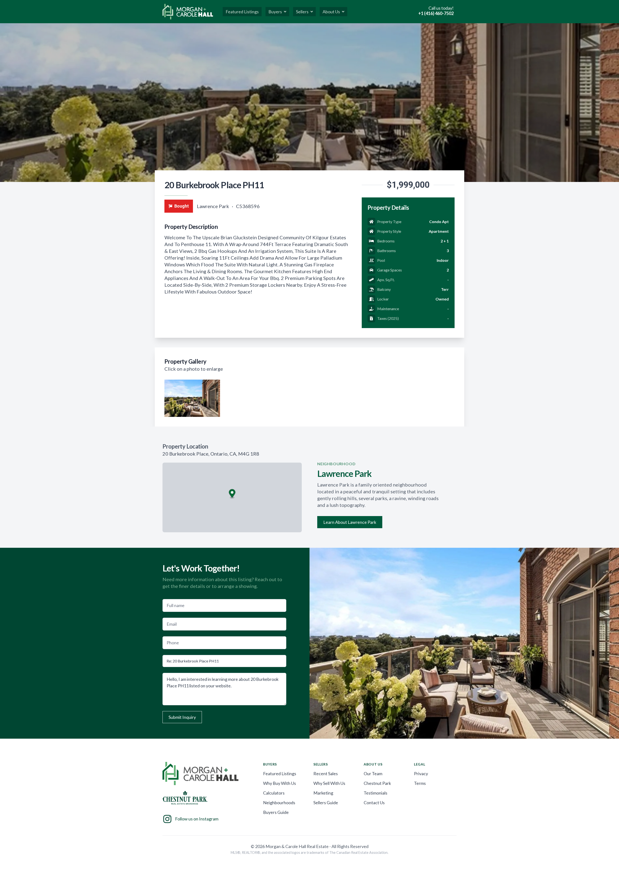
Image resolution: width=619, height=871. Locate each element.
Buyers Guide (276, 812)
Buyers (275, 11)
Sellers (302, 11)
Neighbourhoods (279, 802)
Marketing (323, 793)
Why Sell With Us (329, 783)
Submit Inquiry (182, 717)
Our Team (373, 773)
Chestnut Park (377, 783)
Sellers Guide (325, 802)
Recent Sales (325, 773)
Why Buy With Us (279, 783)
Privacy (421, 773)
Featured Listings (279, 773)
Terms (420, 783)
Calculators (274, 793)
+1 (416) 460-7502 (436, 13)
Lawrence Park (213, 206)
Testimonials (375, 793)
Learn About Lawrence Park (349, 522)
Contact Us (374, 802)
